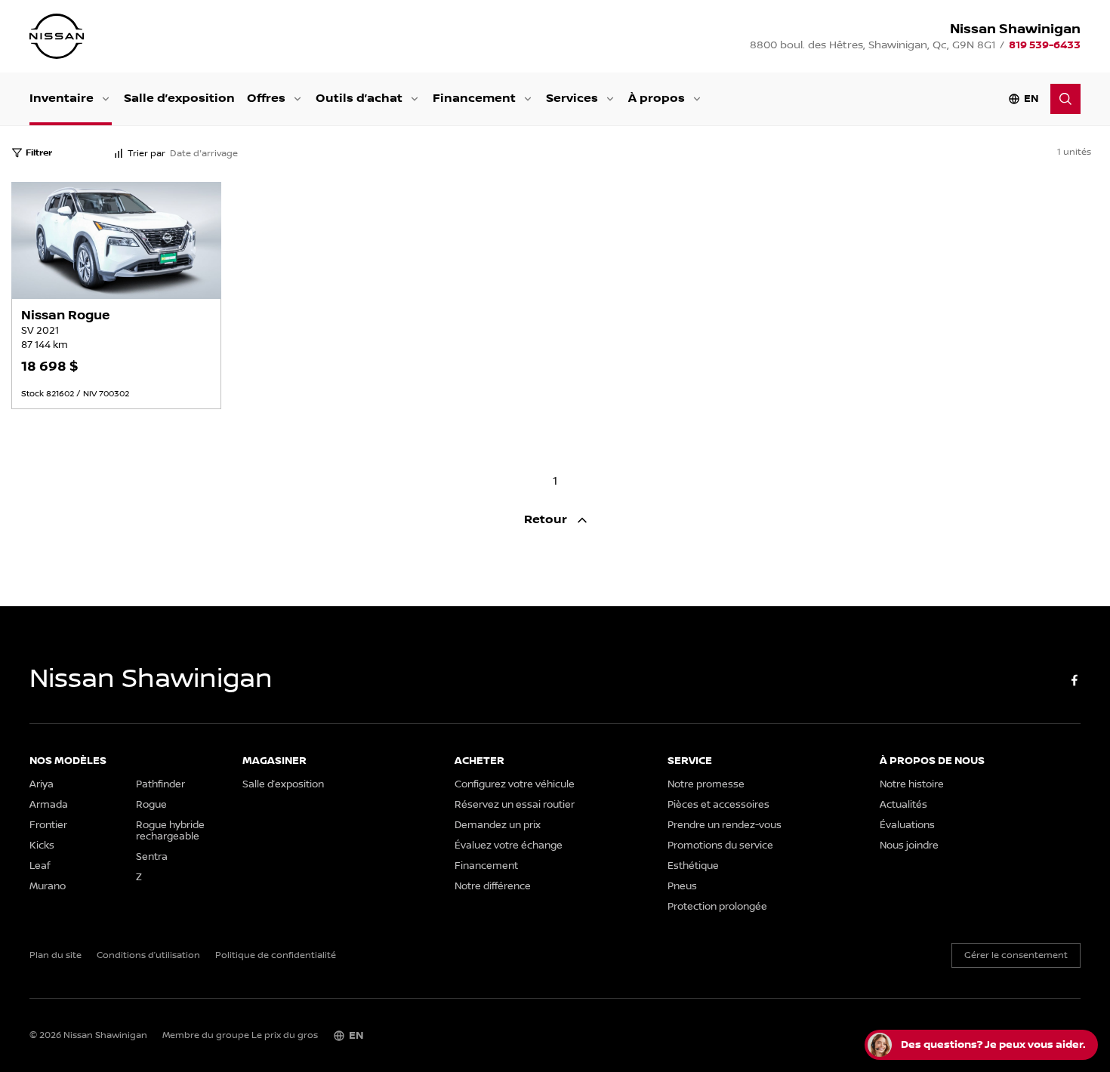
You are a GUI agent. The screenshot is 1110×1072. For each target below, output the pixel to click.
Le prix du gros (284, 1035)
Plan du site (55, 955)
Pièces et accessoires (718, 805)
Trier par (146, 153)
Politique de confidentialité (275, 955)
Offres (266, 98)
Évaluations (907, 825)
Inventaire (61, 98)
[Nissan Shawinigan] (56, 36)
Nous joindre (909, 846)
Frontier (48, 825)
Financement (474, 98)
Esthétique (693, 866)
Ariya (41, 784)
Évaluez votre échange (509, 846)
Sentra (152, 857)
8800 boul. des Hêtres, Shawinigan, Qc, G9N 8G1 (872, 45)
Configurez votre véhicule (515, 784)
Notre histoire (912, 784)
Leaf (39, 866)
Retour (547, 520)
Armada (48, 805)
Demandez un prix (498, 825)
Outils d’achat (359, 98)
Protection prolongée (717, 907)
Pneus (682, 886)
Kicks (41, 846)
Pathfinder (160, 784)
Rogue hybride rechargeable (170, 831)
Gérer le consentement (1016, 955)
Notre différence (493, 886)
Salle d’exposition (179, 98)
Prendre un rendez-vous (725, 825)
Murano (47, 886)
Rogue (151, 805)
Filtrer (39, 153)
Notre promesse (706, 784)
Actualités (903, 805)
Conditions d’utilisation (148, 955)
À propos (656, 98)
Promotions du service (720, 846)
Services (572, 98)
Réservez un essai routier (515, 805)
